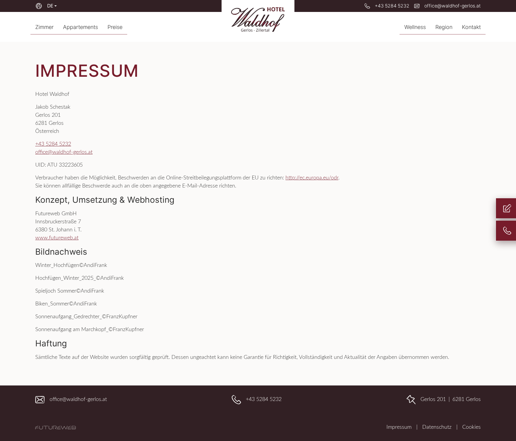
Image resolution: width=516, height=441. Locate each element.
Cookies (471, 427)
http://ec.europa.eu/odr (311, 178)
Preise (115, 27)
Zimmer (44, 27)
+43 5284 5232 (53, 144)
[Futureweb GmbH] (55, 428)
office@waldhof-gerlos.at (64, 152)
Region (443, 27)
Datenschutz (437, 427)
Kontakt (471, 27)
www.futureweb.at (57, 238)
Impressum (398, 427)
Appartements (80, 27)
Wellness (415, 27)
